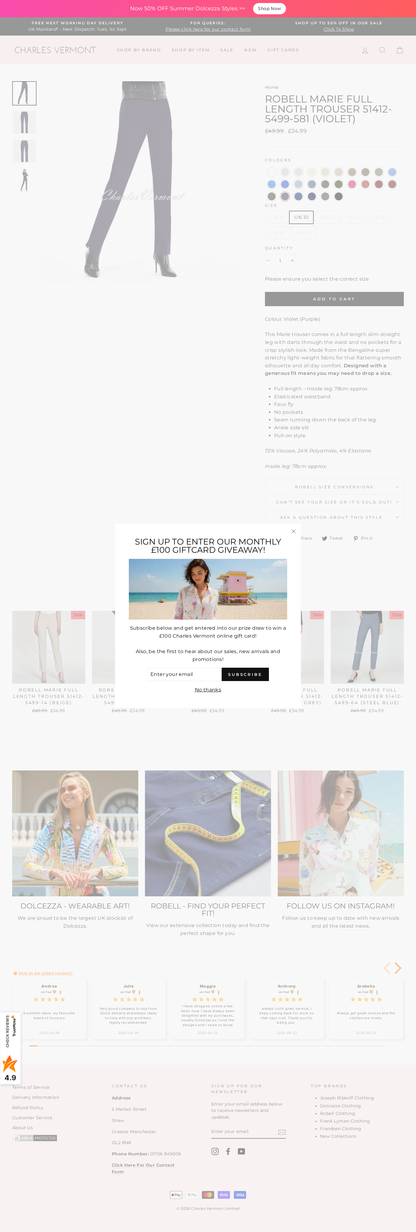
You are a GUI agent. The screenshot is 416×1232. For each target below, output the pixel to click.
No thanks (208, 690)
